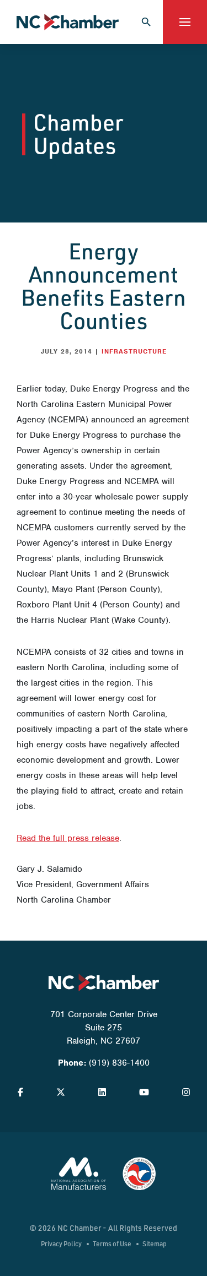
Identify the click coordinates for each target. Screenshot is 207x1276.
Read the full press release (68, 838)
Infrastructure (134, 351)
